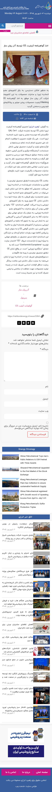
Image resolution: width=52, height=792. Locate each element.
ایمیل (45, 399)
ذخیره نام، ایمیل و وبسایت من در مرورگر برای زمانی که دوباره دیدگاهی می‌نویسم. (26, 427)
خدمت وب (20, 786)
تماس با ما (10, 772)
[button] (49, 26)
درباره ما (26, 772)
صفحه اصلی (42, 772)
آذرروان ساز (23, 290)
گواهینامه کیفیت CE (23, 306)
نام (46, 386)
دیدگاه (44, 349)
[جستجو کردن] (2, 26)
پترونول (24, 298)
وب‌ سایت (43, 411)
